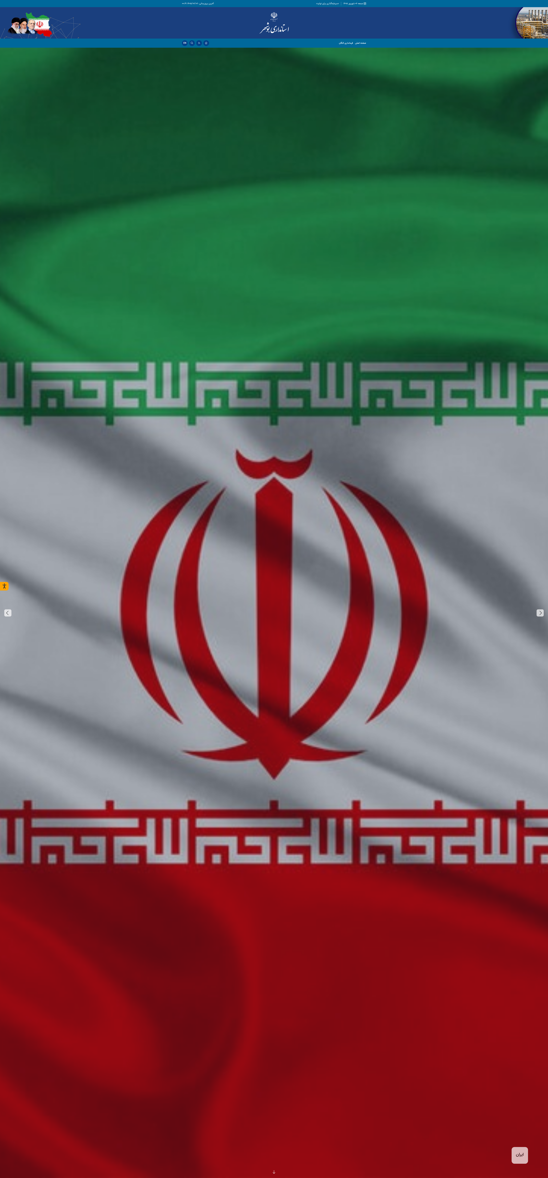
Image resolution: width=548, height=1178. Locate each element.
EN (184, 43)
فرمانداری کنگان (346, 43)
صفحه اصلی (360, 43)
